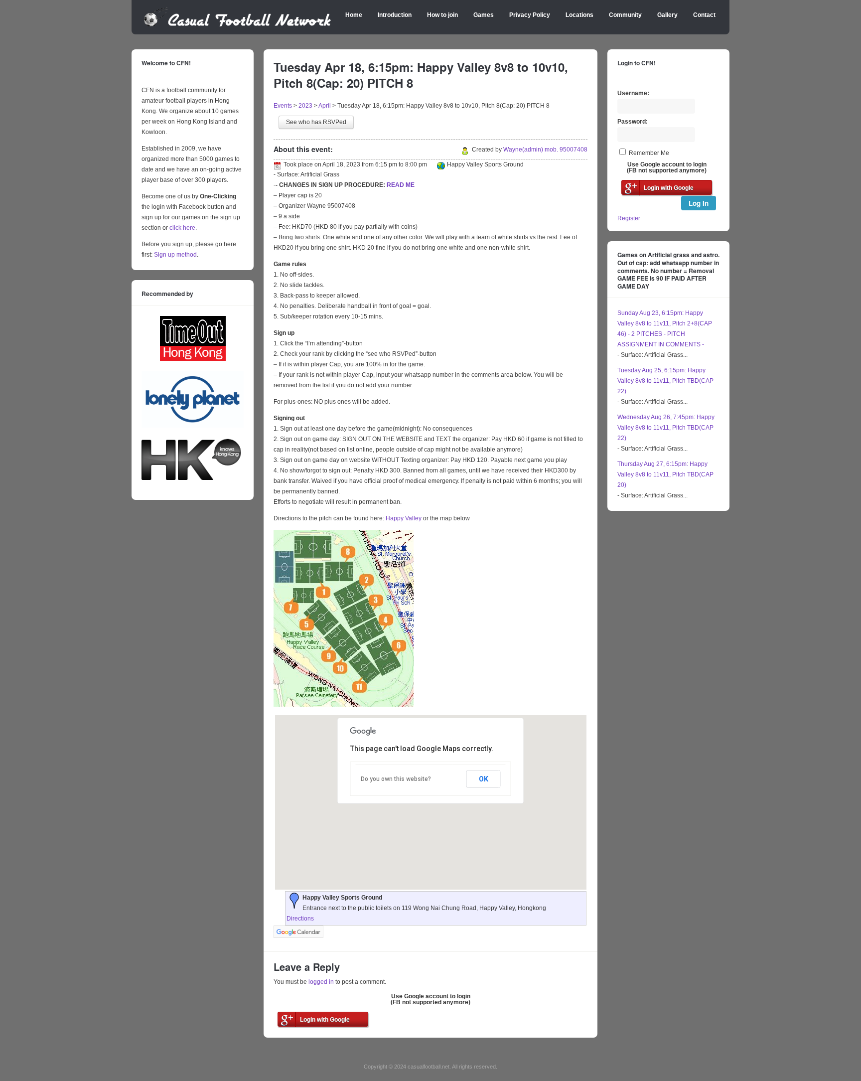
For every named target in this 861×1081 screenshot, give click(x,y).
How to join (442, 14)
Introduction (395, 14)
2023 (305, 105)
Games (483, 14)
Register (628, 218)
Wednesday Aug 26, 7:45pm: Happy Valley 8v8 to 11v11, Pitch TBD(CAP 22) (666, 428)
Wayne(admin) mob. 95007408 (545, 149)
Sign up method (174, 254)
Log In (699, 203)
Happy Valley (404, 518)
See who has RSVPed (316, 122)
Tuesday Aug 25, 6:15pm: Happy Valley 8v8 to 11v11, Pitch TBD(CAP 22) (665, 381)
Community (625, 14)
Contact (704, 14)
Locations (579, 14)
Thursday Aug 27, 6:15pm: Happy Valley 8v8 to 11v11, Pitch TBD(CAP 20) (665, 474)
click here (182, 227)
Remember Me (649, 153)
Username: (633, 93)
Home (353, 14)
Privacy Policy (529, 14)
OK (483, 779)
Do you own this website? (396, 778)
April (324, 105)
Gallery (667, 14)
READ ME (401, 184)
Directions (300, 918)
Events (283, 105)
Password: (632, 122)
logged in (321, 981)
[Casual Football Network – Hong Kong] (237, 24)
